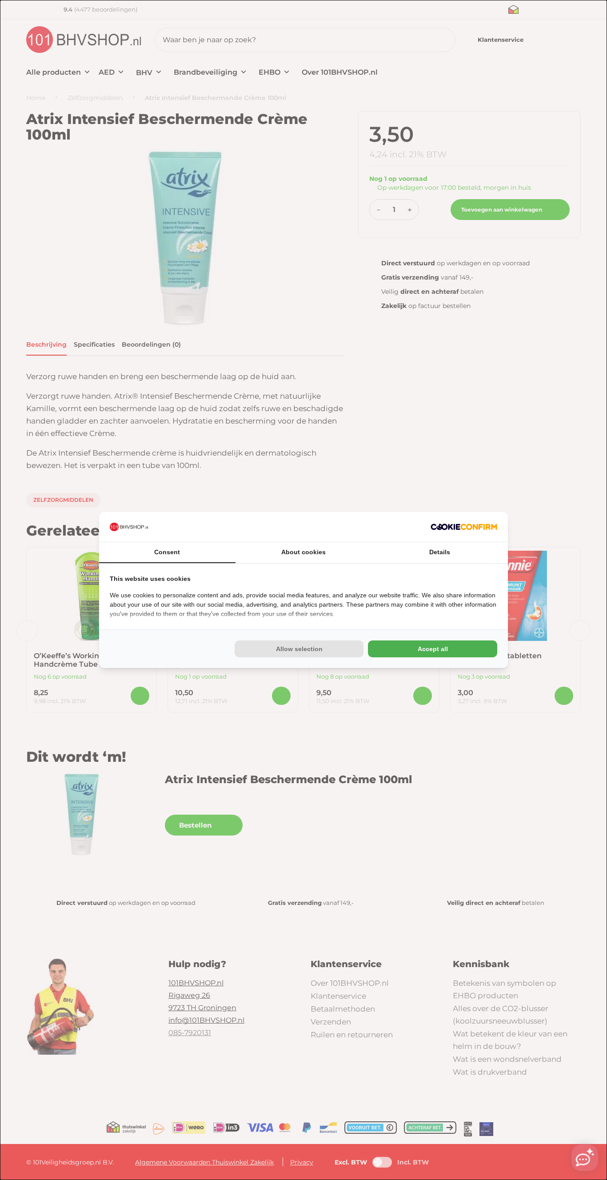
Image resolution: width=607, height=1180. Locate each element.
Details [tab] (439, 552)
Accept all (433, 648)
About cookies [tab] (303, 552)
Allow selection (299, 648)
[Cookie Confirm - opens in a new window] (464, 527)
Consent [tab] (167, 552)
